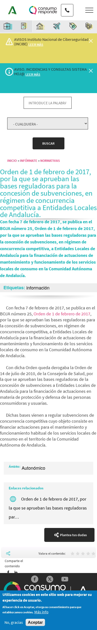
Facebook (34, 579)
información (37, 287)
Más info (41, 612)
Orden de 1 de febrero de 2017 (62, 314)
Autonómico (33, 467)
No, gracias (13, 622)
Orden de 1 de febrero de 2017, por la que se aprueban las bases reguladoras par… (48, 508)
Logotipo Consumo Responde (43, 10)
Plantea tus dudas (73, 535)
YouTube (64, 579)
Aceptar (35, 622)
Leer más (35, 44)
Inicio (12, 160)
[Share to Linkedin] (15, 572)
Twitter (49, 579)
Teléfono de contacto (67, 5)
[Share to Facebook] (8, 572)
